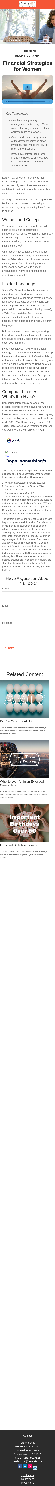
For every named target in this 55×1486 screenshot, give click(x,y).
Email (5, 605)
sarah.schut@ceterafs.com (27, 1461)
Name (5, 588)
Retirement (27, 1479)
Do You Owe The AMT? (16, 721)
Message (7, 622)
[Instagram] (30, 1466)
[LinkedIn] (25, 1466)
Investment (27, 1482)
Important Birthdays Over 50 (19, 845)
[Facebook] (20, 1466)
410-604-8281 (32, 1446)
